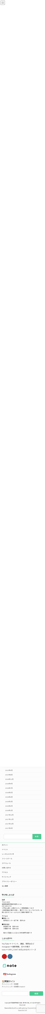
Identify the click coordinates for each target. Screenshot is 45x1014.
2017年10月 (9, 824)
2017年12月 (9, 815)
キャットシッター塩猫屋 (10, 984)
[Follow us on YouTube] (4, 956)
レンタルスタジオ (8, 854)
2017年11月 (9, 819)
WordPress (15, 1008)
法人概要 (5, 886)
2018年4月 (9, 797)
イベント (5, 849)
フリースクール (7, 859)
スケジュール (6, 863)
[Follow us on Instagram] (10, 956)
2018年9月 (9, 784)
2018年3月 (9, 801)
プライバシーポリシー (9, 881)
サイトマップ (6, 877)
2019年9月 (9, 770)
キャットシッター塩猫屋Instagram (13, 986)
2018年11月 (9, 779)
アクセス (5, 872)
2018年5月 (9, 792)
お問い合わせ (6, 868)
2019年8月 (9, 775)
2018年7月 (9, 788)
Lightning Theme (27, 1008)
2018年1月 (9, 810)
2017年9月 (9, 828)
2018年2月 (9, 806)
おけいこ (5, 845)
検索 (36, 993)
